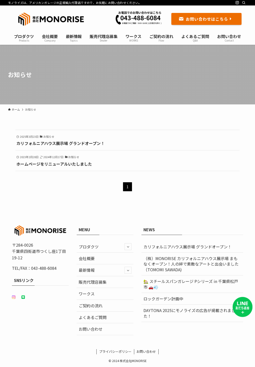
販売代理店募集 (93, 282)
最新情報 (87, 270)
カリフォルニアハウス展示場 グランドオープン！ (193, 247)
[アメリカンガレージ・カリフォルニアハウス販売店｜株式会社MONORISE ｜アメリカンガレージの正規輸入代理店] (51, 18)
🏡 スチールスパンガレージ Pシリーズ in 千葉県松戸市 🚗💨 (190, 284)
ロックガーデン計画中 (163, 299)
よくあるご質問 (93, 317)
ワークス (87, 294)
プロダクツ (89, 247)
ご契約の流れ (91, 306)
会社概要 (87, 258)
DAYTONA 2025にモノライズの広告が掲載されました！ (189, 313)
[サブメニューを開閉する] (128, 246)
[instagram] (237, 2)
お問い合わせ (91, 329)
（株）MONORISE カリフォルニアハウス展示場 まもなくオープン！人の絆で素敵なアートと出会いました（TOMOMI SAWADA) (191, 264)
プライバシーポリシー (115, 351)
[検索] (244, 2)
